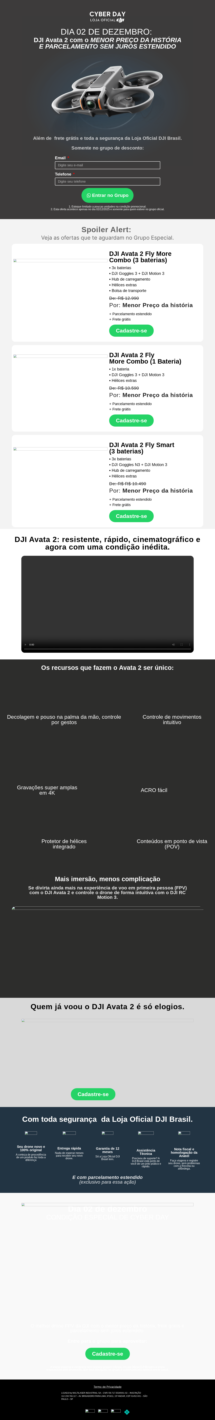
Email (61, 158)
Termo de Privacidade (107, 1386)
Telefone (63, 174)
